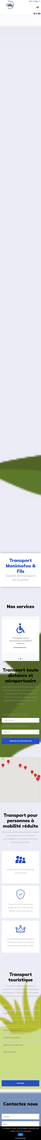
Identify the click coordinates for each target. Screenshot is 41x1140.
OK (20, 1134)
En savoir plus (20, 1138)
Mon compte (34, 1)
